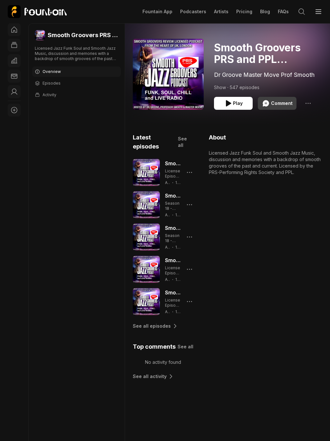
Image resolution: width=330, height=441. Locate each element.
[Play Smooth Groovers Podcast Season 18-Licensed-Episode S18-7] (146, 204)
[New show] (14, 110)
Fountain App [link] (157, 11)
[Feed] (14, 45)
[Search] (301, 11)
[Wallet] (14, 76)
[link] (37, 11)
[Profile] (14, 91)
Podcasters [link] (193, 11)
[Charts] (14, 60)
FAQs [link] (283, 11)
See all (182, 142)
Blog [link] (265, 11)
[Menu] (318, 11)
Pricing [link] (244, 11)
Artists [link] (221, 11)
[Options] (308, 103)
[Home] (14, 29)
